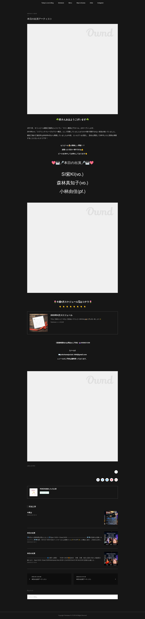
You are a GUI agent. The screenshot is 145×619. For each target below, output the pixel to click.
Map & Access (81, 3)
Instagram (100, 3)
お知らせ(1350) (31, 466)
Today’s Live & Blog (47, 3)
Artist (91, 3)
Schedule (61, 3)
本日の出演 (31, 533)
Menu (70, 3)
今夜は (29, 512)
